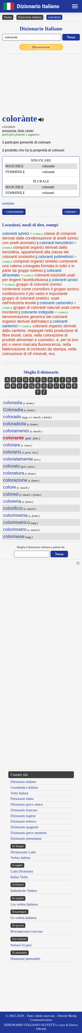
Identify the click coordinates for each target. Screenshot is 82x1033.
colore (9, 487)
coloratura (13, 472)
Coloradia (13, 409)
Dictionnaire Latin (23, 852)
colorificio (13, 508)
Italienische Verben (23, 891)
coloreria (12, 501)
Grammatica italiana (24, 787)
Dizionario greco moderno (28, 833)
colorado (12, 416)
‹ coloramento (13, 212)
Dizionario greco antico (26, 804)
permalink (8, 203)
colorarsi (12, 451)
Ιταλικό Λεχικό (20, 945)
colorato (11, 465)
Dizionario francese (23, 810)
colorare (11, 444)
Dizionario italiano (23, 782)
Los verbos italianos (24, 904)
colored (11, 494)
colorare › (71, 212)
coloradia (12, 402)
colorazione (15, 479)
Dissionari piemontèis (25, 959)
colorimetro (14, 529)
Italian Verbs (19, 877)
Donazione (41, 47)
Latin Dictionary (21, 871)
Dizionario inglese (23, 816)
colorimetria (15, 515)
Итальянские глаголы (26, 931)
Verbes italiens (20, 858)
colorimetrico (16, 522)
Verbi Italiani (19, 793)
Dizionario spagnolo (24, 827)
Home (8, 17)
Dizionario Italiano (30, 17)
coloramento (16, 430)
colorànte (54, 17)
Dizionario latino (22, 799)
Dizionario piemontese (26, 838)
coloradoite (14, 423)
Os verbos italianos (23, 918)
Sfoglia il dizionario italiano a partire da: (41, 547)
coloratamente (18, 458)
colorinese (14, 536)
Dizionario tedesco (23, 821)
